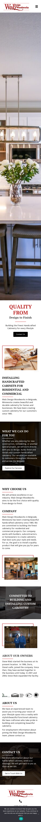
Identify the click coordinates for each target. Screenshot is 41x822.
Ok (21, 819)
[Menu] (36, 6)
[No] (38, 814)
